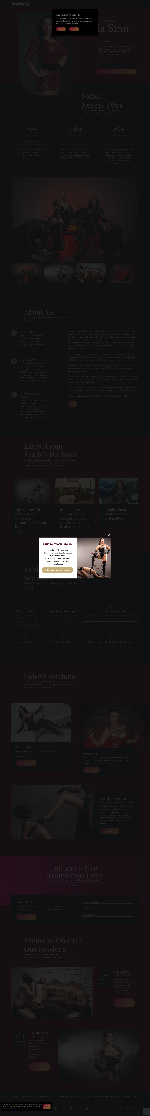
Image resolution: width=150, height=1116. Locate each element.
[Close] (109, 535)
